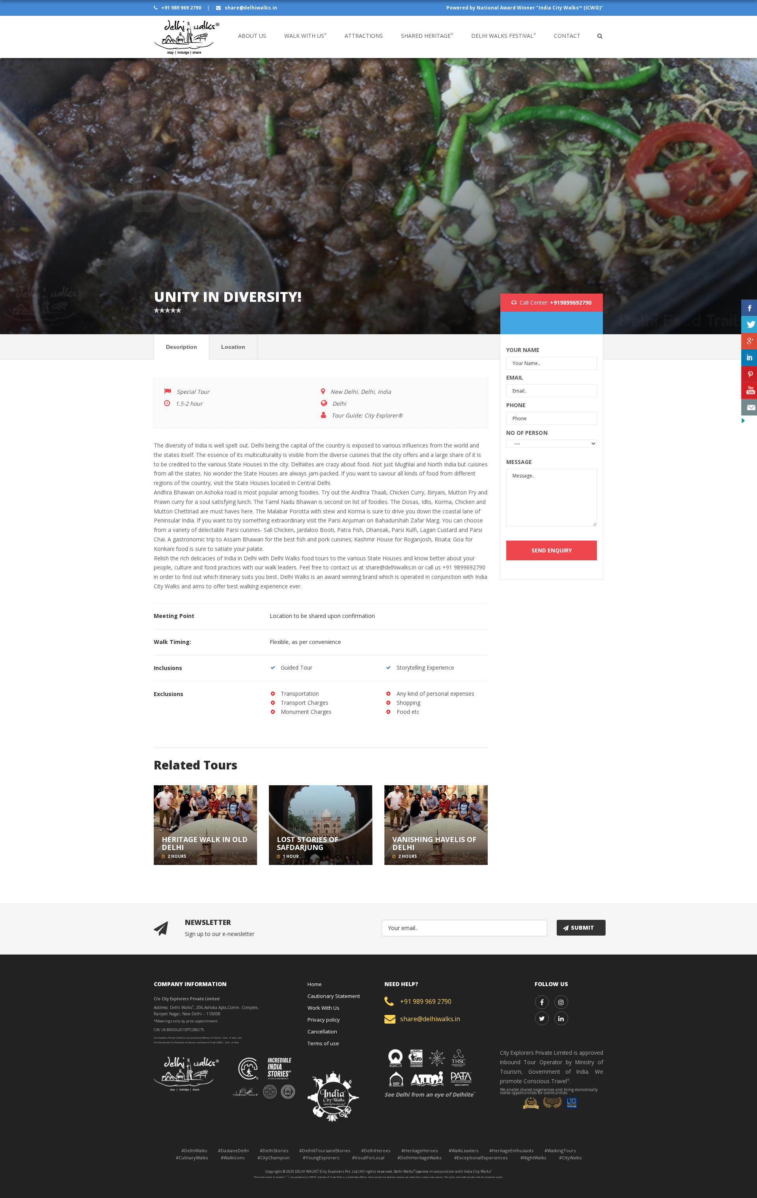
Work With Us (323, 1007)
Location (233, 347)
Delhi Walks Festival (503, 35)
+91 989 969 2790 (181, 7)
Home (315, 984)
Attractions (364, 35)
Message (519, 462)
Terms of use (323, 1043)
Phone (516, 405)
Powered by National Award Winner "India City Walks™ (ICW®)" (524, 7)
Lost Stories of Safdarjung (307, 843)
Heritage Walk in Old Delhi (205, 843)
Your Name (523, 350)
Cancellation (322, 1031)
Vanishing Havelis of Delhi (434, 843)
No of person (527, 432)
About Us (252, 35)
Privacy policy (324, 1019)
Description (181, 347)
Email (515, 377)
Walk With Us (305, 35)
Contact (567, 35)
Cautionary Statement (334, 996)
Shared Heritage (427, 35)
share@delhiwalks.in (250, 7)
